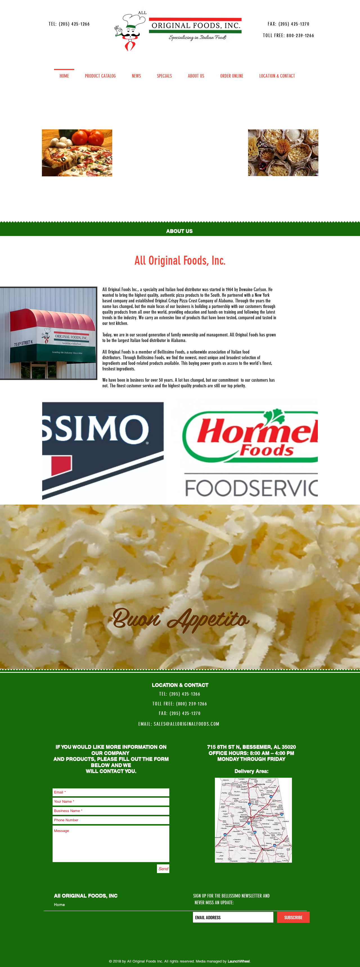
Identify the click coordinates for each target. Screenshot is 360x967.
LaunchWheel (239, 961)
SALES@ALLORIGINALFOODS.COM (187, 724)
